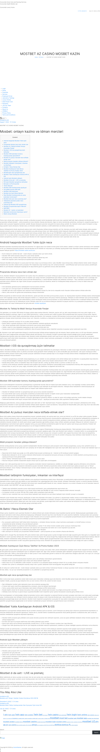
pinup (34, 725)
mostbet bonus (19, 721)
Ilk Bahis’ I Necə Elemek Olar (12, 167)
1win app (19, 714)
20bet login (96, 715)
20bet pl (4, 718)
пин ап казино (74, 725)
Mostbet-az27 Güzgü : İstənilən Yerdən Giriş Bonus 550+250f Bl (19, 698)
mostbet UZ (88, 721)
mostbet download (41, 721)
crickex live (47, 718)
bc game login (20, 718)
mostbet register (70, 721)
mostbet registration (78, 721)
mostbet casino (30, 721)
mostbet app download (93, 718)
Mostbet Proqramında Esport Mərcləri (15, 206)
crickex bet (35, 718)
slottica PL (66, 725)
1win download (62, 715)
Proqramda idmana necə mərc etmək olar (16, 144)
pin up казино (40, 725)
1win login (72, 714)
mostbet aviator (9, 722)
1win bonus (45, 715)
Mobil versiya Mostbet (10, 214)
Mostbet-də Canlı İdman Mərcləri (13, 193)
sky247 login (46, 725)
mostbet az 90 (4, 120)
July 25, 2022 (4, 708)
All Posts (41, 57)
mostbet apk (72, 718)
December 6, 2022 (5, 701)
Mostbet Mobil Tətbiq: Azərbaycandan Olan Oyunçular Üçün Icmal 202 (21, 705)
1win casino (53, 714)
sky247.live (51, 725)
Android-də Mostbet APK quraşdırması (15, 204)
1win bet (38, 714)
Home (36, 57)
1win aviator (28, 715)
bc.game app (9, 718)
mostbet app (82, 718)
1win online (82, 715)
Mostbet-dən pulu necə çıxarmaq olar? (15, 199)
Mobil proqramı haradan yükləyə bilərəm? (16, 161)
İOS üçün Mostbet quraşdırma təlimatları (16, 182)
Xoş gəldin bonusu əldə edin (12, 189)
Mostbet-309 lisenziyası (11, 191)
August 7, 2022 (4, 122)
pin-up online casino (21, 725)
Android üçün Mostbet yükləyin (13, 178)
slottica (58, 724)
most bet (63, 718)
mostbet (54, 718)
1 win (5, 714)
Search (2, 729)
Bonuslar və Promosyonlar (11, 184)
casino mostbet (28, 718)
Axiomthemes (17, 747)
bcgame (14, 718)
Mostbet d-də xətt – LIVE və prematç (15, 180)
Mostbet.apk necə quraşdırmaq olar (14, 172)
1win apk (11, 715)
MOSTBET (7, 208)
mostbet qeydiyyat (40, 303)
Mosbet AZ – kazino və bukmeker (14, 210)
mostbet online (61, 722)
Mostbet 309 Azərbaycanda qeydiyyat (15, 187)
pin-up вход (29, 725)
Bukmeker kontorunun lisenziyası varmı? (15, 212)
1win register (90, 715)
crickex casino (41, 718)
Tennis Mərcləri (8, 185)
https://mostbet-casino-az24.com (25, 250)
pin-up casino (11, 725)
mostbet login (51, 722)
